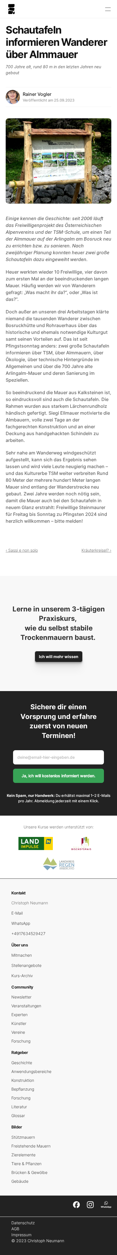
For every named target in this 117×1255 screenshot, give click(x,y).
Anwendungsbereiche (31, 1071)
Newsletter (21, 997)
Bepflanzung (22, 1089)
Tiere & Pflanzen (26, 1163)
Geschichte (21, 1062)
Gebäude (19, 1181)
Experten (19, 1014)
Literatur (19, 1106)
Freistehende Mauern (31, 1146)
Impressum (21, 1234)
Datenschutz (23, 1222)
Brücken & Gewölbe (29, 1172)
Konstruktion (22, 1080)
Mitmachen (21, 955)
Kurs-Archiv (22, 975)
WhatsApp (20, 923)
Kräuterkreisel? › (96, 550)
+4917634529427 (28, 933)
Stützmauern (23, 1137)
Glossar (18, 1115)
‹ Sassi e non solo (22, 550)
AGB (15, 1228)
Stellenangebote (26, 965)
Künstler (18, 1023)
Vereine (18, 1032)
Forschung (20, 1041)
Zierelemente (23, 1154)
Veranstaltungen (26, 1005)
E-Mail (17, 913)
